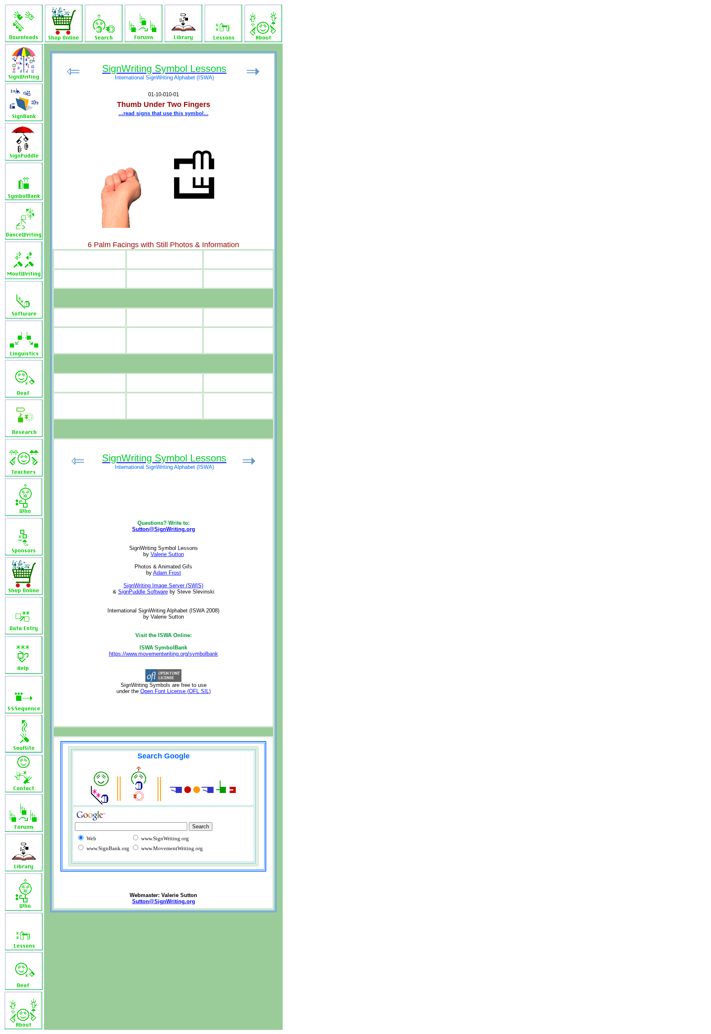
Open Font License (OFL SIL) (175, 691)
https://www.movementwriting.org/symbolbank (163, 654)
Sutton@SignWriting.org (163, 529)
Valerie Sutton (167, 554)
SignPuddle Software (143, 592)
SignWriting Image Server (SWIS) (163, 585)
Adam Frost (167, 573)
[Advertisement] (349, 154)
